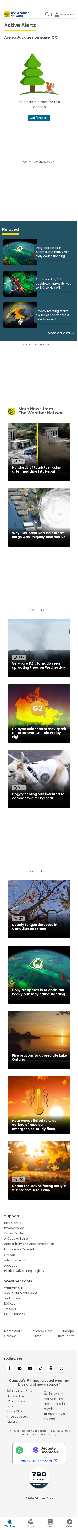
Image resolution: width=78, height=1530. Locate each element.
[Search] (47, 14)
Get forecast (39, 118)
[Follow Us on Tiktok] (40, 1369)
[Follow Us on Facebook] (9, 1369)
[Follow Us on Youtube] (30, 1369)
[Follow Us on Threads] (51, 1369)
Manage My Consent (19, 1249)
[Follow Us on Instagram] (20, 1369)
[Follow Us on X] (61, 1369)
